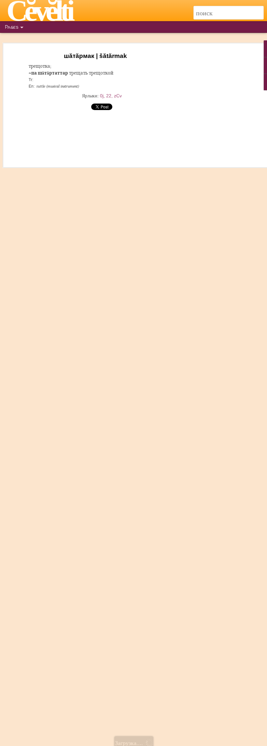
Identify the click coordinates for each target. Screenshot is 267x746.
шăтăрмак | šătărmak (95, 55)
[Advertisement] (211, 153)
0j (102, 95)
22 (108, 95)
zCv (118, 95)
